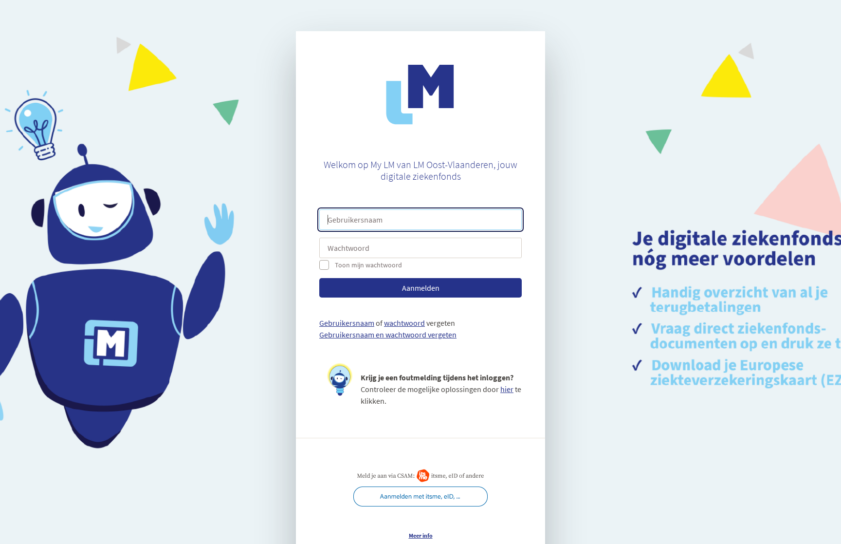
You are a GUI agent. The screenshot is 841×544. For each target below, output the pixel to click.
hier (506, 389)
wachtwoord (404, 323)
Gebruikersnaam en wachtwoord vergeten (388, 334)
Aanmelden (420, 288)
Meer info (421, 535)
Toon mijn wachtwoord (368, 265)
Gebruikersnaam (346, 323)
